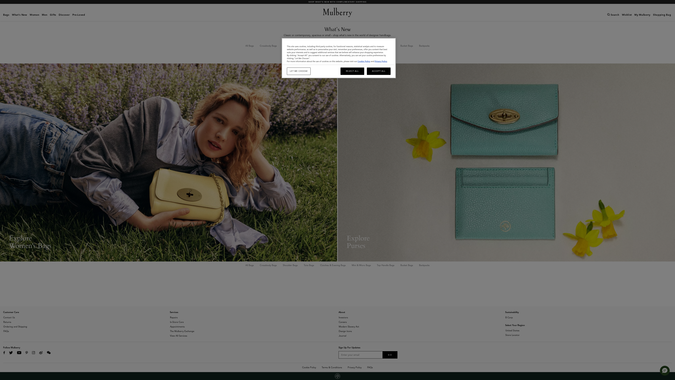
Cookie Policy (364, 61)
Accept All (378, 71)
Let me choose (299, 71)
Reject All (352, 71)
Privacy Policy (381, 61)
